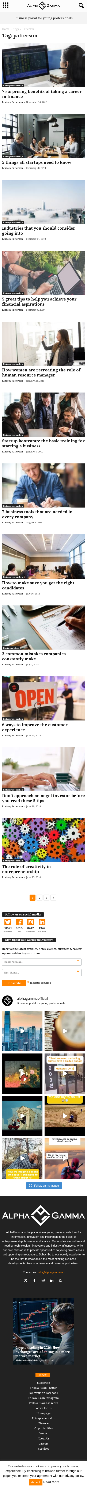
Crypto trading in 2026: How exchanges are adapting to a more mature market (42, 1351)
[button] (80, 5)
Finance (43, 1423)
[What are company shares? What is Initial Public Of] (22, 1116)
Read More (51, 1482)
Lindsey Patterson (12, 102)
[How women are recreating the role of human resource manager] (43, 344)
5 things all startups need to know (36, 162)
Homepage (43, 1413)
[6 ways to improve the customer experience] (43, 698)
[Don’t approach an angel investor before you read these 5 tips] (43, 769)
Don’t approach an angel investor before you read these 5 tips (43, 798)
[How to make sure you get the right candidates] (43, 556)
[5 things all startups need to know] (43, 136)
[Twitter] (26, 1280)
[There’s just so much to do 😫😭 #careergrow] (65, 1116)
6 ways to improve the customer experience (35, 727)
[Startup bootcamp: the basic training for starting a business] (43, 415)
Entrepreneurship (13, 85)
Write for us (44, 1408)
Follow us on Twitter (43, 1388)
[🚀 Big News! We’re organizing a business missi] (22, 1031)
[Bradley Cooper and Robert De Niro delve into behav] (65, 1031)
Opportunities (43, 1428)
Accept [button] (35, 1482)
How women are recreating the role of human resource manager (41, 372)
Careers (44, 1443)
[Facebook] (35, 1280)
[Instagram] (44, 1280)
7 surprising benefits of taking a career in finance (42, 94)
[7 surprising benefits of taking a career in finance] (43, 65)
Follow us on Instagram (43, 1398)
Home (5, 29)
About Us (43, 1438)
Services (43, 1448)
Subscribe (43, 1383)
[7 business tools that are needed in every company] (43, 485)
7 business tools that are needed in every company (37, 514)
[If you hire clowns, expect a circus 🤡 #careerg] (65, 1073)
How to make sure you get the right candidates (38, 585)
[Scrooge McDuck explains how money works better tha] (22, 1073)
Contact (44, 1433)
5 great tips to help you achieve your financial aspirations (39, 301)
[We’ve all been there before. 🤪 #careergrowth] (22, 1158)
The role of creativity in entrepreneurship (26, 869)
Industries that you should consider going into (38, 230)
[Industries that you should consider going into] (43, 202)
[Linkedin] (52, 1280)
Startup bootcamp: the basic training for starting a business (43, 443)
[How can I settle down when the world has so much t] (65, 1158)
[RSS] (61, 1280)
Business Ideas (11, 647)
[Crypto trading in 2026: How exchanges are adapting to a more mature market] (43, 1333)
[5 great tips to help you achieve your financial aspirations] (43, 273)
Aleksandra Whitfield (26, 1360)
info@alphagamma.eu (51, 1272)
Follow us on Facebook (43, 1393)
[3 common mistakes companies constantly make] (43, 627)
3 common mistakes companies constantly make (34, 656)
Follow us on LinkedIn (43, 1403)
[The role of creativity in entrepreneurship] (43, 840)
